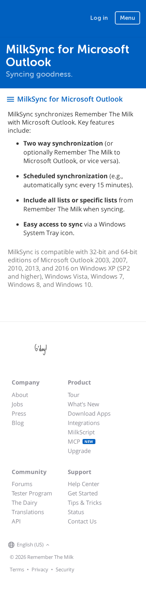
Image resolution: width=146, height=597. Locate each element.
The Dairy (24, 502)
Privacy (40, 569)
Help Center (83, 484)
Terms (17, 569)
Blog (18, 423)
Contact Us (82, 521)
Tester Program (32, 493)
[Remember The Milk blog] (83, 545)
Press (19, 413)
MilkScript (81, 432)
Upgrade (79, 451)
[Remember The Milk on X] (73, 545)
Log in (99, 17)
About (20, 395)
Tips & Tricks (85, 502)
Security (65, 569)
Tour (73, 395)
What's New (83, 404)
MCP (80, 441)
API (16, 521)
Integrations (84, 423)
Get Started (83, 493)
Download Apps (89, 413)
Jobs (17, 404)
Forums (22, 484)
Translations (28, 512)
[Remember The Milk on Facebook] (63, 545)
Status (76, 512)
